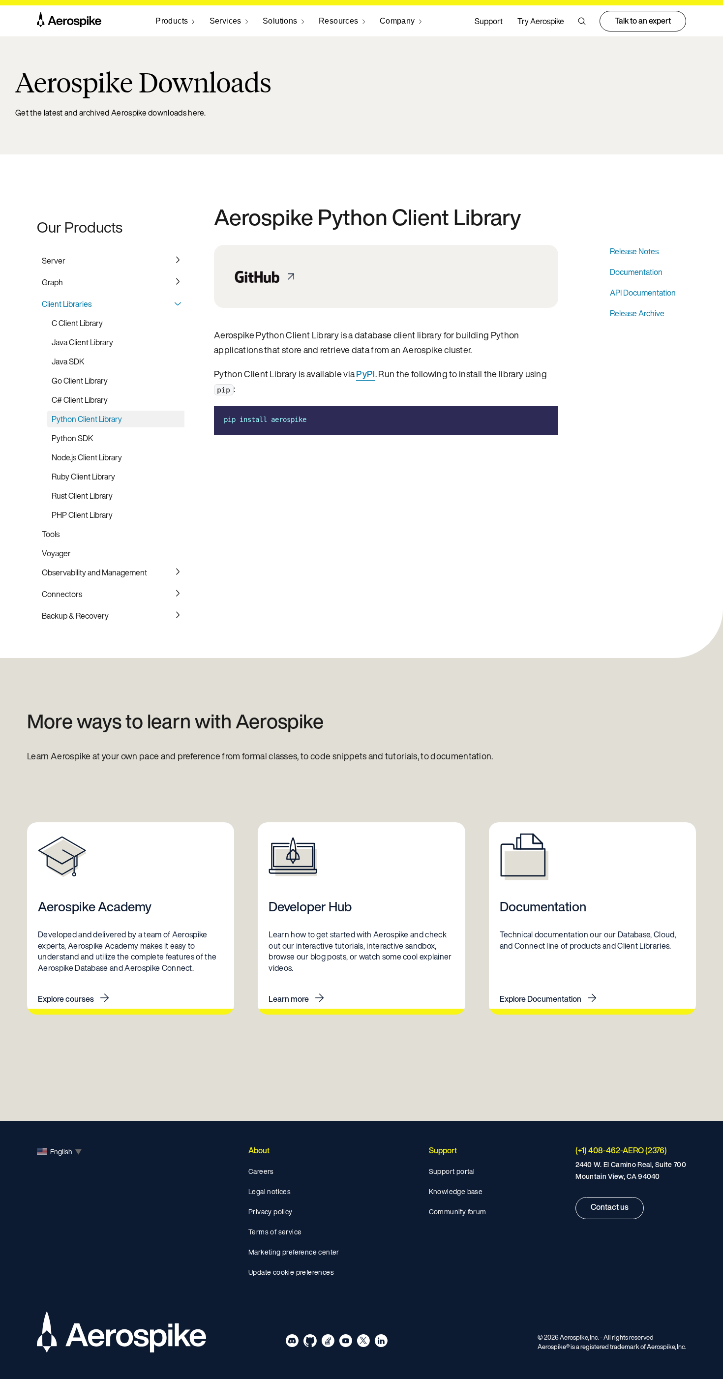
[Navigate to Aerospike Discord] (292, 1342)
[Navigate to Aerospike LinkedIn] (381, 1342)
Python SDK (72, 438)
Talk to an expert (643, 21)
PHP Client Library (82, 515)
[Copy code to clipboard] (543, 419)
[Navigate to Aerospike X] (363, 1342)
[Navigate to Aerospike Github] (310, 1342)
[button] (582, 21)
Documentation (636, 272)
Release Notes (634, 251)
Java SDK (68, 361)
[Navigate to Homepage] (69, 21)
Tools (51, 534)
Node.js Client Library (87, 457)
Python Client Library (87, 419)
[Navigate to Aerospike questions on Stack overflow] (327, 1342)
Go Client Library (80, 381)
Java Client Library (82, 342)
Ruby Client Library (83, 476)
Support (489, 21)
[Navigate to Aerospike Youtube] (345, 1342)
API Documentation (643, 293)
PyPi (365, 373)
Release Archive (637, 313)
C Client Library (77, 323)
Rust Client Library (82, 496)
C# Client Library (80, 400)
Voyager (56, 553)
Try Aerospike (540, 21)
